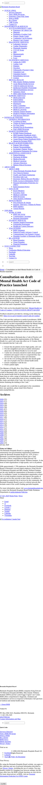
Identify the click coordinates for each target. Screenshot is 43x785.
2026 (2, 399)
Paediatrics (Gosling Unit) (22, 34)
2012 (2, 427)
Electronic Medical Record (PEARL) (26, 179)
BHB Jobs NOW (19, 214)
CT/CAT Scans (18, 50)
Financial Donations (20, 244)
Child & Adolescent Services (23, 86)
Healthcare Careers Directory (23, 226)
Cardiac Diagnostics (20, 46)
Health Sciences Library (21, 107)
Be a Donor (13, 20)
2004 (2, 443)
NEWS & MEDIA (15, 201)
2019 (2, 413)
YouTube (12, 256)
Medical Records (19, 98)
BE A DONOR (14, 238)
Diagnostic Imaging (20, 48)
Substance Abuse (19, 92)
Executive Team (18, 193)
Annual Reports (18, 208)
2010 (2, 431)
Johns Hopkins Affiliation (22, 199)
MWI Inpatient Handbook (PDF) (24, 135)
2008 (2, 435)
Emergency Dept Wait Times (19, 16)
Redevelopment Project (21, 187)
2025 (2, 401)
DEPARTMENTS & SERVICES (16, 26)
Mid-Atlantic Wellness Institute (24, 82)
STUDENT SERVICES (17, 220)
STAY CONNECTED (12, 246)
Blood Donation (18, 240)
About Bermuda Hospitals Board (24, 171)
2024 (2, 403)
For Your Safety (18, 125)
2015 (2, 421)
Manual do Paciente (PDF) (22, 141)
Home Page (13, 496)
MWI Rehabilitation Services (23, 90)
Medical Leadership (20, 195)
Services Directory (15, 12)
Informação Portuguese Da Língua (25, 151)
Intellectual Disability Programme (24, 88)
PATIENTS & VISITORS (13, 117)
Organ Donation (19, 242)
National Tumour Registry (22, 111)
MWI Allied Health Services (23, 94)
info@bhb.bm (5, 717)
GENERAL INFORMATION (19, 119)
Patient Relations (19, 102)
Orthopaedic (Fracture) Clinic (23, 70)
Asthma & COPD (19, 62)
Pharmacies (17, 104)
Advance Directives (20, 163)
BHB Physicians (19, 197)
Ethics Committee (19, 105)
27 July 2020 (4, 496)
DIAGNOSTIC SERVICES (19, 42)
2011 (1, 429)
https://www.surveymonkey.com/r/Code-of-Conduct (22, 316)
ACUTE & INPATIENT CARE (20, 28)
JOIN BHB (8, 210)
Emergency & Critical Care (22, 30)
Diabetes (16, 66)
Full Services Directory (21, 115)
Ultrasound (17, 56)
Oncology (16, 68)
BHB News (4, 740)
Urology (16, 78)
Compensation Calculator (22, 216)
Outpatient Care (18, 72)
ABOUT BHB (9, 167)
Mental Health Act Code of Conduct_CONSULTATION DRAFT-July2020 (21, 309)
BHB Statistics (18, 206)
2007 (2, 437)
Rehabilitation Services (21, 76)
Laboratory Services (20, 44)
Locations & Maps (19, 121)
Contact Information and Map (10, 719)
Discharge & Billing (20, 157)
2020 (2, 411)
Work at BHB (14, 18)
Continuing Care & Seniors (22, 38)
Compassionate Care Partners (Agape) (26, 234)
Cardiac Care (17, 64)
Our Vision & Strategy (21, 173)
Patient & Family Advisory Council (25, 232)
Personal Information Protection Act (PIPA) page (17, 775)
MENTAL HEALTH (16, 80)
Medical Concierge (19, 109)
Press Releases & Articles (22, 203)
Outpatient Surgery (19, 74)
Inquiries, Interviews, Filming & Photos (27, 204)
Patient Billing (18, 100)
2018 (2, 415)
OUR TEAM (13, 189)
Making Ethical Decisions (22, 165)
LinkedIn (12, 254)
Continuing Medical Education (19, 250)
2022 (2, 407)
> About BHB (5, 704)
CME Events (13, 22)
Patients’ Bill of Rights (21, 145)
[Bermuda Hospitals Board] (10, 7)
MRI (15, 52)
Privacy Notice (5, 744)
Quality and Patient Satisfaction (24, 175)
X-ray (15, 58)
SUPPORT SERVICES (17, 96)
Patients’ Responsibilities (21, 147)
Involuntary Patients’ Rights (23, 149)
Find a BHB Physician (17, 14)
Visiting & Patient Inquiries (22, 123)
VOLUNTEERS (15, 228)
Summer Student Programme (23, 222)
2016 (2, 419)
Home (2, 270)
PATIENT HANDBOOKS (18, 131)
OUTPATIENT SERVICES (19, 60)
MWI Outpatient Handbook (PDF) (25, 137)
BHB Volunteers (19, 230)
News (11, 248)
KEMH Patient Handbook (22, 133)
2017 (2, 417)
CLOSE (3, 784)
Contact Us (13, 24)
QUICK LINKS (10, 10)
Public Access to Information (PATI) (25, 181)
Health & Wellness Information (24, 113)
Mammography (18, 54)
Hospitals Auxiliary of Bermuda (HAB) (27, 236)
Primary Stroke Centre (21, 36)
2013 (2, 425)
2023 (2, 405)
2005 (2, 441)
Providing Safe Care (20, 177)
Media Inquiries (5, 742)
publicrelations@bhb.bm (18, 492)
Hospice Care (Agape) (21, 40)
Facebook (12, 252)
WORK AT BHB (15, 212)
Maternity (16, 32)
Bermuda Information (20, 218)
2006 (2, 439)
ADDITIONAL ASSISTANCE (20, 153)
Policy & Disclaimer (18, 757)
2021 (2, 409)
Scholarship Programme (21, 224)
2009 (2, 433)
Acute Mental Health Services (23, 84)
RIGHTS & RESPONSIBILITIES (21, 143)
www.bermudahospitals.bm (33, 488)
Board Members (18, 191)
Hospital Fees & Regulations (23, 127)
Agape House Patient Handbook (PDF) (27, 139)
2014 (2, 423)
